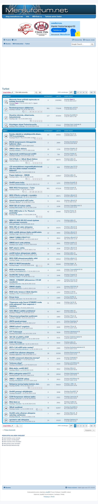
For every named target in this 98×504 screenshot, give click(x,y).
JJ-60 (17, 293)
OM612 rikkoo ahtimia (18, 149)
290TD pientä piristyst (17, 321)
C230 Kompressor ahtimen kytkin (22, 397)
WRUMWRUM (19, 239)
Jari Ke (17, 308)
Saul (16, 103)
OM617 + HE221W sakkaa (19, 379)
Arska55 (72, 182)
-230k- (72, 384)
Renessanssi (74, 352)
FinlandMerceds (75, 205)
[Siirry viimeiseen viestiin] (74, 99)
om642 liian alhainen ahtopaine (21, 353)
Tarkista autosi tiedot (53, 16)
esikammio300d (20, 184)
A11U (17, 328)
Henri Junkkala (19, 126)
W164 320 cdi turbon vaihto (20, 206)
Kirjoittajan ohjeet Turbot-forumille (23, 125)
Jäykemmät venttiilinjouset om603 (22, 154)
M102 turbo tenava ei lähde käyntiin (23, 292)
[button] (71, 92)
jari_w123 (73, 107)
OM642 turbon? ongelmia (19, 327)
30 (33, 112)
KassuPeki (18, 333)
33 (41, 112)
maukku (72, 242)
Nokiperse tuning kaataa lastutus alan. (24, 384)
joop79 (17, 375)
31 (35, 112)
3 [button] (80, 92)
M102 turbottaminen (17, 270)
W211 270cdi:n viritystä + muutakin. (23, 195)
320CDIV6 (18, 288)
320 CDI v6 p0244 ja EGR (19, 337)
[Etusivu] (36, 9)
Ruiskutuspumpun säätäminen (21, 108)
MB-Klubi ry (37, 16)
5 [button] (86, 92)
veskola (17, 109)
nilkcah (17, 229)
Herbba (17, 155)
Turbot (5, 88)
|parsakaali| (18, 197)
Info (27, 16)
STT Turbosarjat (15, 332)
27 (30, 192)
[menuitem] (14, 39)
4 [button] (83, 92)
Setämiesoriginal (20, 338)
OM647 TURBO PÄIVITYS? (19, 237)
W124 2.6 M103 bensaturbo (19, 264)
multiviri (72, 402)
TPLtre (72, 316)
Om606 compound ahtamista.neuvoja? (24, 358)
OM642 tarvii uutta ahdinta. (19, 243)
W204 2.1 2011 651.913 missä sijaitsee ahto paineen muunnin (24, 221)
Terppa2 (17, 276)
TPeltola (17, 312)
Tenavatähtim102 (20, 271)
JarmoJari (18, 398)
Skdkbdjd (18, 359)
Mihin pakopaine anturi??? (20, 374)
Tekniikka (12, 105)
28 (33, 192)
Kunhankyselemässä (21, 349)
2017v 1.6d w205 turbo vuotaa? (21, 347)
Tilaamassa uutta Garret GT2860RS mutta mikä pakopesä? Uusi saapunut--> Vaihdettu (25, 304)
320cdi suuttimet (15, 407)
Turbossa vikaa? (15, 363)
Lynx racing (18, 244)
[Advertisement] (49, 67)
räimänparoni (74, 331)
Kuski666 (73, 115)
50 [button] (91, 92)
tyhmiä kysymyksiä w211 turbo (21, 200)
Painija (17, 260)
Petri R (17, 138)
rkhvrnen (18, 283)
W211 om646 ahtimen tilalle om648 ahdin (25, 232)
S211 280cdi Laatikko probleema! (22, 311)
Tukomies (18, 403)
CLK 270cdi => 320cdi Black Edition (23, 159)
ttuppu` (17, 265)
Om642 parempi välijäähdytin (20, 391)
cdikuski (72, 195)
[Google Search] (92, 44)
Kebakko (18, 150)
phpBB (48, 492)
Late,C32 (18, 172)
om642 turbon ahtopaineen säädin (22, 253)
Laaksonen (18, 299)
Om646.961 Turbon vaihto (19, 275)
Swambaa (18, 323)
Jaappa (17, 224)
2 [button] (77, 92)
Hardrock (73, 419)
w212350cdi (19, 365)
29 (30, 112)
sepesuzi (18, 421)
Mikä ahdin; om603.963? (18, 368)
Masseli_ (18, 416)
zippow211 (18, 354)
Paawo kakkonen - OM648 (19, 175)
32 (38, 112)
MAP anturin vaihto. (17, 248)
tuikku (17, 161)
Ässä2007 (18, 393)
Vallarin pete (19, 255)
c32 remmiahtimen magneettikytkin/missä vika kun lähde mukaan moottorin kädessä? (25, 168)
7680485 (18, 318)
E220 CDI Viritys (15, 342)
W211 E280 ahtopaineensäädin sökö (23, 258)
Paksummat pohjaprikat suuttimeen (23, 316)
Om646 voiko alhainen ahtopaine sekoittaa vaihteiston (22, 414)
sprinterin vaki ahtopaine (19, 420)
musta (17, 409)
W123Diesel (19, 380)
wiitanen (72, 258)
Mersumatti (18, 207)
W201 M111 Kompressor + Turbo (22, 188)
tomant (17, 189)
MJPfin (72, 297)
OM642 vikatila (15, 287)
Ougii (16, 234)
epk (16, 119)
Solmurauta (73, 373)
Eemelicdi (73, 142)
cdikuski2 (73, 237)
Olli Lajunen (18, 214)
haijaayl (17, 145)
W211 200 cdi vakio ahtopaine (21, 227)
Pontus (72, 211)
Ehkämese (18, 249)
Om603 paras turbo (16, 183)
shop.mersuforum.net (14, 16)
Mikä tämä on (14, 402)
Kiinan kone (14, 297)
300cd (17, 370)
